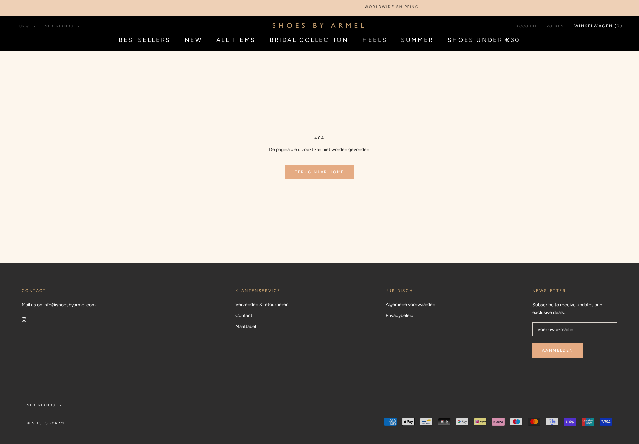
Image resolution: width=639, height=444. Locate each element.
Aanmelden (557, 350)
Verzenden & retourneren (262, 304)
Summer (417, 40)
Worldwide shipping (386, 7)
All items (236, 40)
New (193, 40)
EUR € (23, 26)
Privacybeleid (399, 315)
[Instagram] (24, 319)
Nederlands (59, 26)
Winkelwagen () (598, 26)
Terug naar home (319, 172)
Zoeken (555, 26)
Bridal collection (309, 40)
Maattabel (245, 326)
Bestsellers (145, 40)
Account (526, 26)
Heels (374, 40)
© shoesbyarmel (48, 423)
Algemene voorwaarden (410, 304)
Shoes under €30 (484, 40)
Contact (243, 315)
